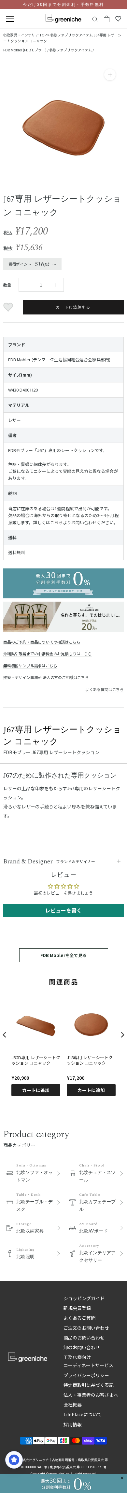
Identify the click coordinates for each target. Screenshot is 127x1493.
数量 (7, 284)
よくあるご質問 (79, 1317)
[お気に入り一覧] (118, 19)
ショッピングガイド (84, 1298)
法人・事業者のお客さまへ (91, 1395)
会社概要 (73, 1404)
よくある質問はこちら (104, 689)
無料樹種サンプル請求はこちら (30, 665)
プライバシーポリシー (86, 1375)
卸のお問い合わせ (82, 1347)
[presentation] (4, 1035)
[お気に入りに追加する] (9, 307)
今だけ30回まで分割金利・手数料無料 (63, 4)
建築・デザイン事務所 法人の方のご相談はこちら (46, 677)
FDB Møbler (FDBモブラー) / (26, 49)
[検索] (95, 19)
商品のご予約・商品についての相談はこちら (41, 642)
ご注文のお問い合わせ (86, 1328)
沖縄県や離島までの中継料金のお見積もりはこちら (47, 653)
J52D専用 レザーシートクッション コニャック (35, 1060)
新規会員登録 (77, 1308)
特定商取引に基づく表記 (89, 1385)
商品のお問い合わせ (84, 1337)
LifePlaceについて (83, 1414)
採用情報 (73, 1424)
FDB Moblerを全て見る (63, 955)
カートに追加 (35, 1090)
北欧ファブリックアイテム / (71, 49)
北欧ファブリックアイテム (71, 34)
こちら (56, 522)
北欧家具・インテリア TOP (25, 34)
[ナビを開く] (10, 19)
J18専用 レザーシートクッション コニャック (90, 1060)
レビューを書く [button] (63, 910)
